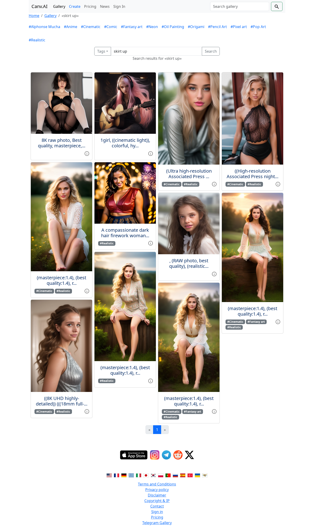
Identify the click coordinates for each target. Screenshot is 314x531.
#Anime (70, 26)
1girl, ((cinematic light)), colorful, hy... (125, 143)
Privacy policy (157, 489)
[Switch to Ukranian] (197, 474)
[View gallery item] (87, 153)
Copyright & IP (157, 500)
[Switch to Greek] (131, 474)
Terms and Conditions (157, 484)
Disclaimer (157, 495)
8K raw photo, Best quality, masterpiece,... (61, 143)
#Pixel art (239, 26)
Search (211, 51)
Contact (157, 506)
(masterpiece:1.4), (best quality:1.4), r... (61, 280)
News (105, 6)
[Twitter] (189, 455)
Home (34, 15)
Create (74, 6)
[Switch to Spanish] (183, 474)
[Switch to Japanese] (146, 474)
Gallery (59, 6)
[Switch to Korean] (153, 474)
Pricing (90, 6)
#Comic (110, 26)
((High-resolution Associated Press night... (252, 174)
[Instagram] (154, 455)
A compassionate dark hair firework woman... (125, 233)
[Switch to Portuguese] (168, 474)
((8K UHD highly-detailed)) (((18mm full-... (61, 401)
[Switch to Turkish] (190, 474)
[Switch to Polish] (160, 474)
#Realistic (37, 40)
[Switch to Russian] (175, 474)
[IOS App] (134, 455)
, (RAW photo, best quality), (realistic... (188, 263)
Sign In (119, 6)
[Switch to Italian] (138, 474)
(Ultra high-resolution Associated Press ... (189, 174)
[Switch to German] (124, 474)
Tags (101, 51)
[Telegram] (166, 455)
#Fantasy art (132, 26)
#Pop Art (258, 26)
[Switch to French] (116, 474)
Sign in (157, 511)
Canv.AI (39, 6)
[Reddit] (178, 455)
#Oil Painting (173, 26)
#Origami (196, 26)
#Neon (152, 26)
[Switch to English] (109, 474)
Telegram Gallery (157, 522)
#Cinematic (90, 26)
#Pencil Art (217, 26)
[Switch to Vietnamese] (205, 474)
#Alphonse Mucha (44, 26)
